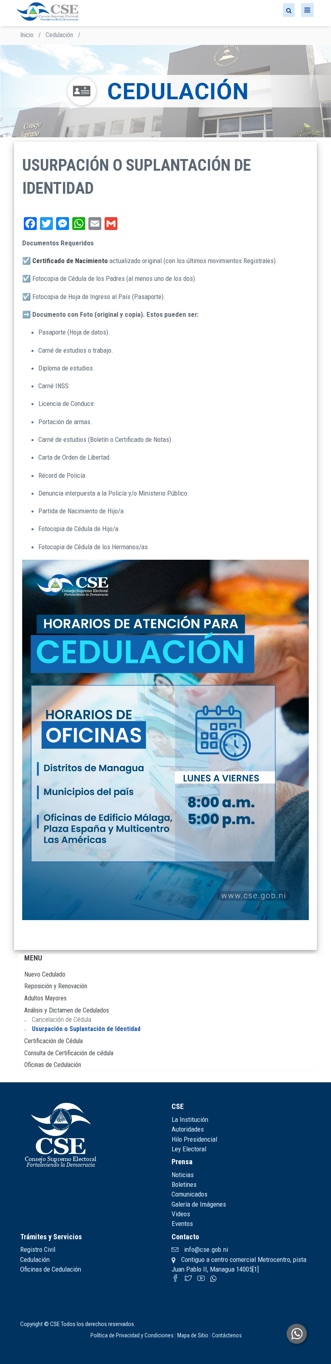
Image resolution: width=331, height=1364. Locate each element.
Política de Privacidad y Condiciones (132, 1335)
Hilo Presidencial (194, 1139)
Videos (181, 1214)
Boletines (184, 1184)
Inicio (27, 35)
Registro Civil (37, 1249)
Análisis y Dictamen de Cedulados (66, 1010)
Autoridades (188, 1129)
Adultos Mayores (45, 998)
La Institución (190, 1119)
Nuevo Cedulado (44, 974)
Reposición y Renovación (55, 986)
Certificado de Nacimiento (70, 261)
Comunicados (189, 1194)
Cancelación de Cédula (61, 1019)
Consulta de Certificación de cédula (68, 1053)
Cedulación (59, 35)
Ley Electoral (189, 1149)
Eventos (182, 1224)
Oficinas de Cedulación (52, 1065)
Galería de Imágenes (199, 1204)
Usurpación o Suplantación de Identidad (86, 1029)
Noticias (183, 1175)
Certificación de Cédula (53, 1041)
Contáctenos (227, 1335)
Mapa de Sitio (192, 1335)
